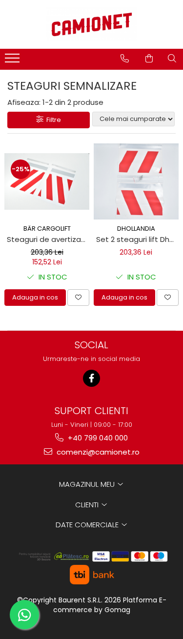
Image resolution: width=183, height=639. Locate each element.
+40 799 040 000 (97, 438)
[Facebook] (91, 378)
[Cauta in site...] (172, 58)
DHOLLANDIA (136, 228)
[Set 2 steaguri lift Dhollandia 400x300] (136, 181)
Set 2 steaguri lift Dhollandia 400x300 (137, 239)
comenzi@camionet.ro (97, 452)
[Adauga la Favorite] (78, 297)
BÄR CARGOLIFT (47, 228)
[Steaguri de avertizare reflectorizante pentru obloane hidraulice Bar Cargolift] (47, 181)
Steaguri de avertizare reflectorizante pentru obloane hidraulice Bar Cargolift (48, 239)
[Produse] (13, 61)
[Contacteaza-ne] (125, 58)
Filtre (52, 119)
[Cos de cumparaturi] (149, 58)
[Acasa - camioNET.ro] (92, 24)
